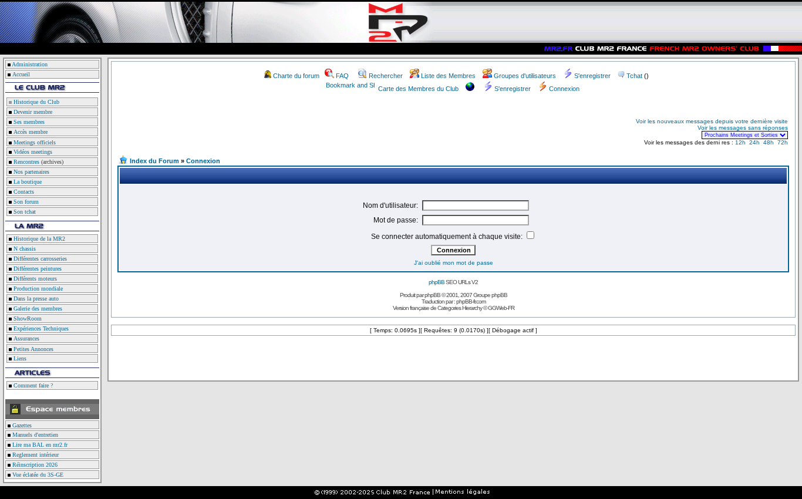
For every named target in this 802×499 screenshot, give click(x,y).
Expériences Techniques (40, 328)
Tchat (634, 75)
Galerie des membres (37, 308)
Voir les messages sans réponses (742, 127)
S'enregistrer (592, 75)
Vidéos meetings (32, 152)
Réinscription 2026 (34, 464)
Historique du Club (35, 102)
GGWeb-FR (501, 308)
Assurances (25, 338)
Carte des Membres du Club (418, 88)
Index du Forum (154, 160)
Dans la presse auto (35, 298)
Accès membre (30, 132)
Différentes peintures (37, 268)
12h (740, 142)
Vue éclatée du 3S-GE (37, 474)
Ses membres (28, 122)
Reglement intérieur (35, 454)
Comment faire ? (32, 385)
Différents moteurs (34, 278)
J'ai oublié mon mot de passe (453, 262)
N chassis (24, 248)
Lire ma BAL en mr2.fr (39, 444)
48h (768, 142)
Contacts (23, 191)
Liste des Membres (448, 75)
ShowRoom (27, 318)
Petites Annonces (32, 349)
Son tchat (24, 211)
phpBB (436, 282)
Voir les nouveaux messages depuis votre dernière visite (712, 121)
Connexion (564, 88)
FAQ (342, 75)
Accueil (21, 74)
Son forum (25, 201)
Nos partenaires (30, 171)
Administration (30, 64)
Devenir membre (32, 112)
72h (782, 142)
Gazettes (21, 425)
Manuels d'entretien (34, 434)
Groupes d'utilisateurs (525, 75)
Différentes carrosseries (39, 258)
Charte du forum (296, 75)
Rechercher (386, 75)
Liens (19, 358)
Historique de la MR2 (38, 238)
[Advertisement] (256, 128)
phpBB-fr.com (471, 301)
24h (754, 142)
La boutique (27, 181)
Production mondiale (37, 288)
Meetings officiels (34, 142)
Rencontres (25, 162)
